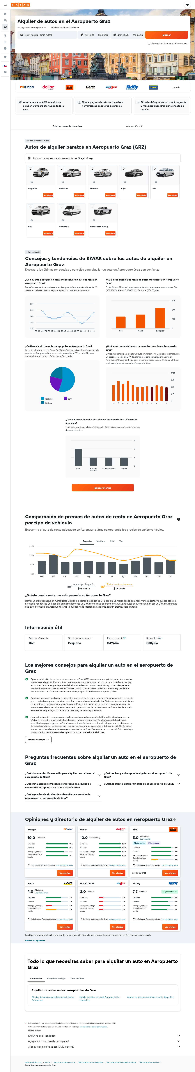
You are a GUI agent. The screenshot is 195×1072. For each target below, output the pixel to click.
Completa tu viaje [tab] (56, 978)
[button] (5, 4)
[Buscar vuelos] (5, 14)
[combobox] (32, 27)
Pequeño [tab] (87, 541)
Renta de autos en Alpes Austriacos (121, 1062)
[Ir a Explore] (5, 36)
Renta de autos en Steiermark (91, 1062)
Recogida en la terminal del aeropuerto (170, 43)
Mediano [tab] (100, 541)
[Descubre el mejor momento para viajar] (5, 48)
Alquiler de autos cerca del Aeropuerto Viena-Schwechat (53, 998)
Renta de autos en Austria (64, 1062)
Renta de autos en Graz (149, 1062)
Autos (47, 1062)
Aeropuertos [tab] (36, 978)
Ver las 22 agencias (35, 940)
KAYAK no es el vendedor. (41, 1035)
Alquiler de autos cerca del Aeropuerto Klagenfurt (150, 997)
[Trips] (5, 57)
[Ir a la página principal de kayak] (20, 5)
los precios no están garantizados (93, 1027)
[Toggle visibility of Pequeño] (47, 398)
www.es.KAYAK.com (33, 1062)
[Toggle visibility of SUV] (68, 398)
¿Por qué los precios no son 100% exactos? (51, 1046)
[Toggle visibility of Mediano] (46, 402)
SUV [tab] (112, 541)
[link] (103, 487)
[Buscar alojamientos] (5, 20)
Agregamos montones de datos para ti (48, 1041)
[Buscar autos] (5, 27)
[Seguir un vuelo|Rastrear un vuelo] (5, 42)
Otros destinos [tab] (77, 978)
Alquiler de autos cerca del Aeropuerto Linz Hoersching (100, 998)
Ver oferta (48, 195)
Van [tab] (121, 541)
